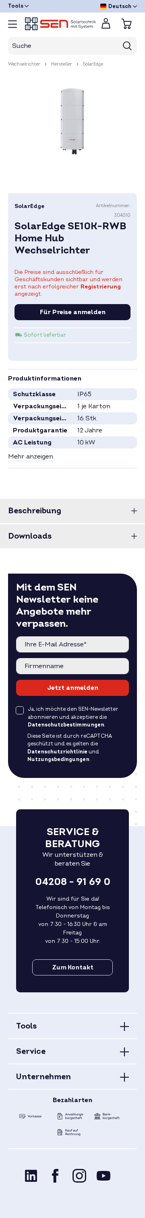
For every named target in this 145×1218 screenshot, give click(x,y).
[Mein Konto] (106, 25)
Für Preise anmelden (73, 312)
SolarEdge (29, 206)
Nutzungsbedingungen (58, 759)
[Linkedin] (31, 1175)
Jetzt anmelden (72, 688)
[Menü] (12, 24)
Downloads (30, 536)
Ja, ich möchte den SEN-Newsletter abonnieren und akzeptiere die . (73, 717)
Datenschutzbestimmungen (66, 725)
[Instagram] (79, 1175)
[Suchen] (127, 46)
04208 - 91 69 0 (72, 882)
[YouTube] (103, 1175)
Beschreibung (34, 511)
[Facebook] (55, 1175)
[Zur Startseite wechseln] (56, 23)
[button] (30, 457)
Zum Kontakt (72, 967)
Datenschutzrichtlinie (57, 752)
